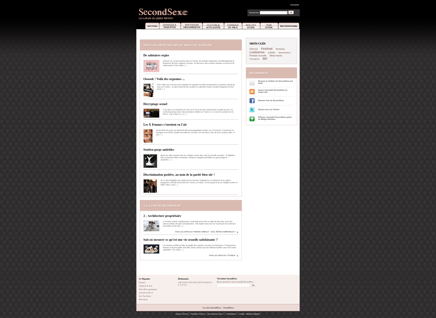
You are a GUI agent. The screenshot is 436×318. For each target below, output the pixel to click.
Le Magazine (144, 278)
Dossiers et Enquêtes (170, 26)
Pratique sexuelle (258, 55)
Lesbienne (257, 52)
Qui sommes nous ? (215, 314)
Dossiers (142, 282)
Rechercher (254, 13)
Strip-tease (276, 55)
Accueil (150, 26)
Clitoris (254, 48)
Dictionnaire (289, 26)
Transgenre (255, 59)
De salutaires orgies (156, 55)
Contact (241, 314)
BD (265, 58)
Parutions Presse (198, 314)
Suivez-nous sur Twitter (268, 109)
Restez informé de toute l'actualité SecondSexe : (235, 281)
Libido (271, 52)
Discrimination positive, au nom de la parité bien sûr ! (179, 174)
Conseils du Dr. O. (146, 292)
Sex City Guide (251, 26)
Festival (266, 48)
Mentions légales (253, 314)
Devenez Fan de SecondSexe (271, 100)
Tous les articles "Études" (222, 255)
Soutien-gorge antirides (158, 149)
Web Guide (269, 26)
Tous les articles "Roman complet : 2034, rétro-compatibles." (205, 232)
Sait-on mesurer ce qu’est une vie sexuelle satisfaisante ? (180, 239)
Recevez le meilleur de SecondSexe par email (275, 82)
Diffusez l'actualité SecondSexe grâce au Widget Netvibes (275, 118)
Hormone (280, 49)
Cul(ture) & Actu (145, 285)
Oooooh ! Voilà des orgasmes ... (164, 79)
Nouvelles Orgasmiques (192, 26)
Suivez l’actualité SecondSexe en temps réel (272, 91)
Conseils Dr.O (233, 26)
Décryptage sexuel (155, 104)
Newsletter (294, 5)
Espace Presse (182, 314)
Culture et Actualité (213, 26)
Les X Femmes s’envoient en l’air (165, 124)
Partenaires (231, 314)
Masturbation (285, 53)
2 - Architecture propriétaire (162, 215)
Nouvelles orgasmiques (148, 289)
